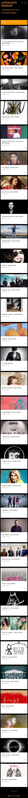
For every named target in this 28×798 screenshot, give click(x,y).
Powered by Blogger (15, 796)
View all (4, 23)
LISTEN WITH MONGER (9, 4)
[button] (25, 48)
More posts (14, 791)
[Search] (22, 3)
